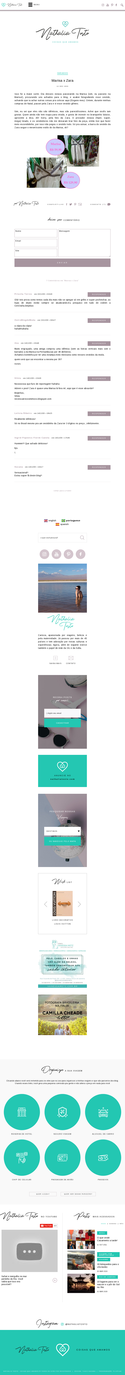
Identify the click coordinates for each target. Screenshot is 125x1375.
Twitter (70, 204)
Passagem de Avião (62, 1180)
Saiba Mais (55, 663)
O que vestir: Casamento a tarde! (107, 1239)
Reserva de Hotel (21, 1134)
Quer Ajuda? (43, 1194)
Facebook (116, 5)
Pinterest (112, 5)
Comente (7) (98, 204)
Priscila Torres (23, 294)
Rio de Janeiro (107, 1277)
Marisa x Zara (62, 80)
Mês (121, 1223)
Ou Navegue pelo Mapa (62, 841)
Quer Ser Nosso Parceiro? (78, 1194)
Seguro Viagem (62, 1134)
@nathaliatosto (76, 1324)
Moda (102, 1233)
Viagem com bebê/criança (106, 1254)
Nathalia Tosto (28, 204)
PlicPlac (117, 1371)
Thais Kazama (89, 1371)
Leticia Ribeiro (23, 413)
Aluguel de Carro (103, 1134)
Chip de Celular (22, 1180)
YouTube (107, 5)
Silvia (17, 378)
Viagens (103, 1259)
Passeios (103, 1180)
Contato (71, 663)
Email (80, 204)
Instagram (103, 5)
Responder (99, 294)
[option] (62, 907)
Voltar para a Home (62, 491)
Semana (112, 1223)
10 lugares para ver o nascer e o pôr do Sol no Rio (108, 1284)
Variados (62, 73)
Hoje (103, 1223)
